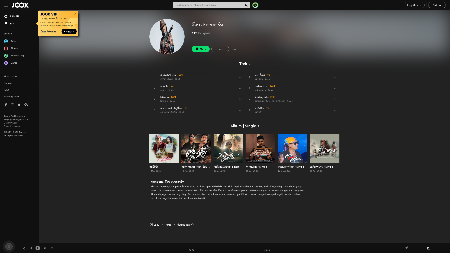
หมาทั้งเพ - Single (262, 79)
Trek (243, 64)
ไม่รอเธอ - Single (167, 101)
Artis (168, 225)
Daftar (437, 5)
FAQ (6, 90)
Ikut (220, 49)
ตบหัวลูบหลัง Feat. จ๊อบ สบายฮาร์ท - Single (274, 101)
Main (203, 49)
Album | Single (243, 126)
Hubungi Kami (11, 96)
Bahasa (8, 83)
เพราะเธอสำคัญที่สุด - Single (172, 112)
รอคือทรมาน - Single (264, 90)
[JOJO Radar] (255, 5)
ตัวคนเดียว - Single (256, 166)
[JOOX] (20, 5)
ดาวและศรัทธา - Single (291, 166)
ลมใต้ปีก (259, 108)
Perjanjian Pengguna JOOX (17, 119)
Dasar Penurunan (12, 126)
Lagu (156, 225)
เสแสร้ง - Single (167, 90)
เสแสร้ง (164, 86)
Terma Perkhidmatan (14, 116)
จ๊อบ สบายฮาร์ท (185, 225)
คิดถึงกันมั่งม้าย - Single (227, 166)
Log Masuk (414, 5)
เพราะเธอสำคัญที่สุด (171, 108)
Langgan (69, 31)
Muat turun (10, 76)
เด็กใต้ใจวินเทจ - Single (170, 79)
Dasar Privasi (10, 123)
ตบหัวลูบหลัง (262, 97)
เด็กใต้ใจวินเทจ (168, 75)
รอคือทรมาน (261, 86)
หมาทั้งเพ (260, 75)
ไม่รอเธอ (164, 97)
